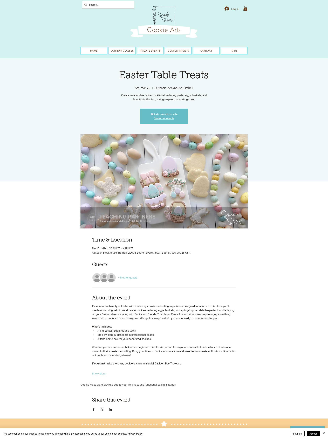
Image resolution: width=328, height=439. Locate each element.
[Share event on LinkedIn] (110, 409)
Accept (313, 433)
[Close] (324, 433)
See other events (164, 118)
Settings (297, 433)
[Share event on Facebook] (93, 409)
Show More (99, 373)
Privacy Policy (135, 433)
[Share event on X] (102, 409)
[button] (245, 8)
